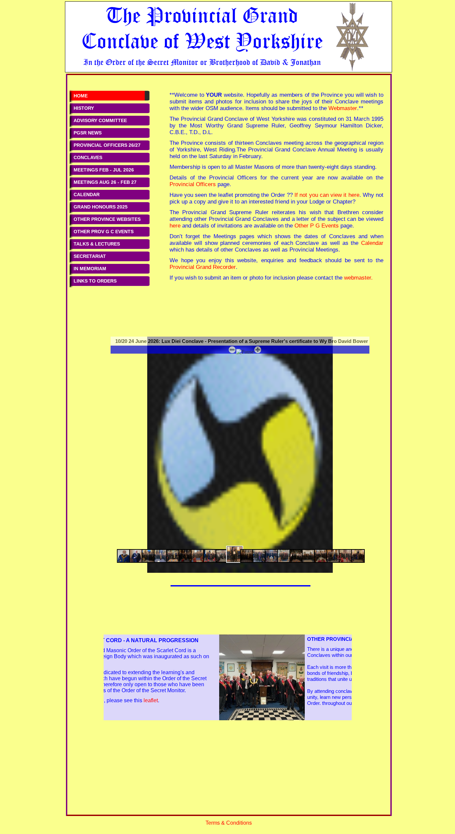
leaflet (197, 700)
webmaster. (358, 277)
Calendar (372, 243)
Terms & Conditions (229, 823)
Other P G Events (316, 225)
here (175, 225)
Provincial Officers (193, 184)
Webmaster (342, 108)
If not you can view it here (326, 194)
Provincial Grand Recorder (203, 267)
